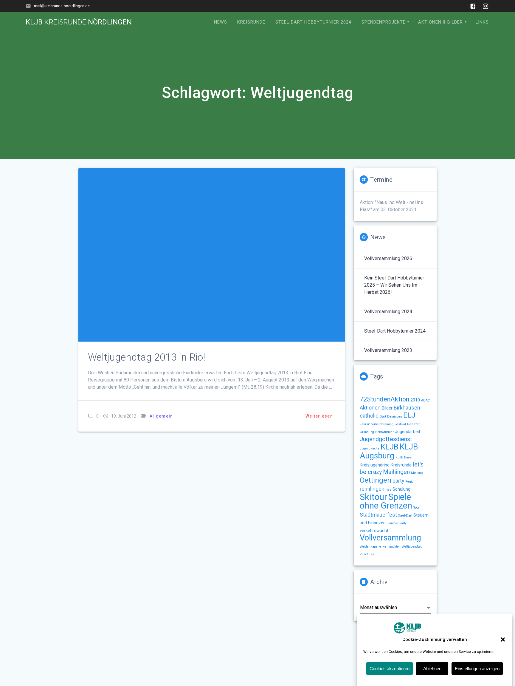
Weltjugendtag (412, 547)
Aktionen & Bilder (440, 22)
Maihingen (396, 472)
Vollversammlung (390, 538)
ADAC (425, 400)
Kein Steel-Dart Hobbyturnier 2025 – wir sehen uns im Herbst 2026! (394, 285)
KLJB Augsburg (389, 451)
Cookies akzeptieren (389, 668)
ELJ (409, 415)
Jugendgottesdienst (386, 439)
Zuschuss (367, 554)
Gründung (367, 432)
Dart (383, 416)
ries (388, 490)
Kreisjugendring (375, 465)
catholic (369, 416)
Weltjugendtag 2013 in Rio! (146, 357)
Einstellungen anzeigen (477, 668)
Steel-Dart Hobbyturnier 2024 (313, 22)
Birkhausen (407, 408)
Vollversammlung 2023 (388, 350)
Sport (416, 507)
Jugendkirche (369, 448)
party (398, 481)
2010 (415, 400)
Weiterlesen (319, 416)
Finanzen (414, 424)
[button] (503, 639)
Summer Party (397, 523)
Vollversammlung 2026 (388, 258)
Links (482, 22)
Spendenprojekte (384, 22)
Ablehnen (432, 668)
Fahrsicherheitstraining (376, 424)
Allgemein (161, 416)
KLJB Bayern (404, 457)
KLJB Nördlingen (79, 22)
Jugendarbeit (407, 431)
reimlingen (372, 489)
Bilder (387, 408)
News (220, 22)
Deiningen (394, 416)
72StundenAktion (384, 399)
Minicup (417, 473)
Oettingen (375, 480)
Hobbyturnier (384, 432)
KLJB (389, 446)
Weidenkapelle (370, 547)
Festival (400, 424)
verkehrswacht (374, 530)
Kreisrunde (251, 22)
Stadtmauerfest (378, 515)
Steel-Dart (405, 515)
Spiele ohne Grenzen (386, 501)
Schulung (401, 489)
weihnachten (391, 547)
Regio (409, 481)
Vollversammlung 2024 (388, 311)
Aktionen (370, 408)
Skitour (373, 497)
